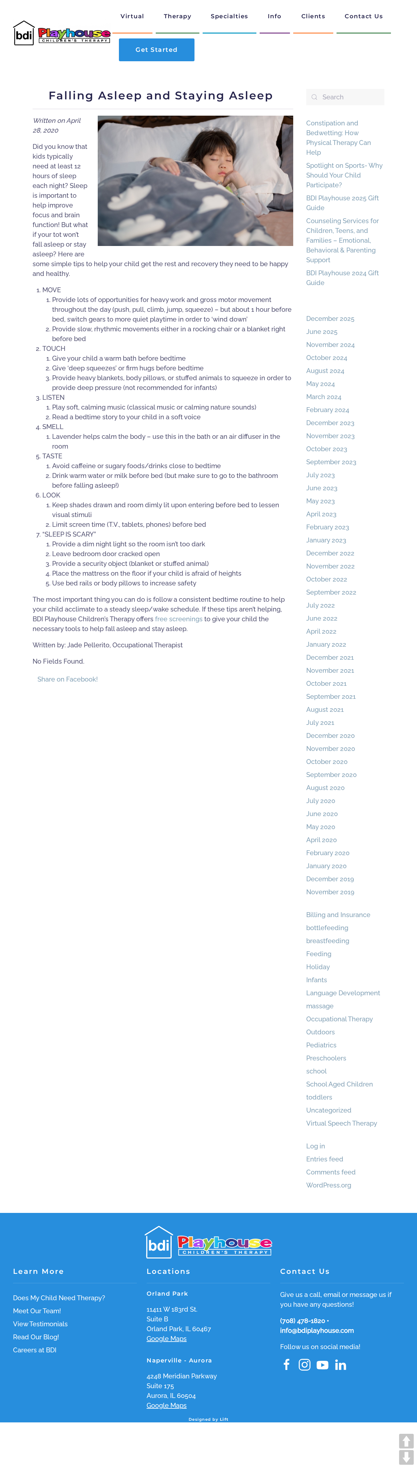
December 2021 (330, 657)
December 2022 (330, 553)
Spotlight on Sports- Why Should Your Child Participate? (344, 175)
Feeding (318, 954)
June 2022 (322, 618)
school (316, 1071)
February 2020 (328, 853)
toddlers (319, 1097)
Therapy (178, 16)
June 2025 (322, 332)
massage (320, 1006)
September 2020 (331, 775)
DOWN (406, 1457)
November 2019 (330, 892)
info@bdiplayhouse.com (317, 1330)
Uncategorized (329, 1110)
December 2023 (330, 423)
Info (275, 16)
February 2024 (327, 410)
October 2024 (326, 358)
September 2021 (331, 696)
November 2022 (330, 566)
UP (406, 1441)
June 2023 (322, 488)
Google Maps (167, 1339)
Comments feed (331, 1172)
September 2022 (331, 592)
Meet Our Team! (37, 1311)
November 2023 (330, 436)
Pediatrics (321, 1045)
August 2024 (325, 371)
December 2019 (330, 879)
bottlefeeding (327, 928)
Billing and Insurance (338, 915)
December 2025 (330, 319)
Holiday (318, 967)
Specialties (229, 16)
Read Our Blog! (36, 1337)
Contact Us (364, 16)
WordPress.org (328, 1185)
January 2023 (326, 540)
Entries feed (324, 1159)
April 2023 (321, 514)
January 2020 (326, 866)
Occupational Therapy (339, 1019)
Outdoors (320, 1032)
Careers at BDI (34, 1350)
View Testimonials (40, 1324)
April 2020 (321, 840)
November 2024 (330, 345)
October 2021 (326, 683)
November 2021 (330, 670)
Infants (316, 980)
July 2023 (320, 475)
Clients (313, 16)
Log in (315, 1146)
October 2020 (327, 762)
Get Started (157, 49)
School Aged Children (339, 1084)
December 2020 (330, 736)
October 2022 (326, 579)
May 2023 (320, 501)
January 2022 (326, 644)
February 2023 (327, 527)
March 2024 (323, 397)
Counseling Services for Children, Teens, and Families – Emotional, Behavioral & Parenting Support (342, 240)
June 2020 (322, 814)
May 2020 (320, 827)
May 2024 (320, 384)
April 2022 (321, 631)
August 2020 (325, 788)
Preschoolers (326, 1058)
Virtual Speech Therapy (341, 1123)
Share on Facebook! (67, 679)
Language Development (343, 993)
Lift (224, 1419)
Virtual (132, 16)
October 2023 (326, 449)
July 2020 (320, 801)
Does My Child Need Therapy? (59, 1298)
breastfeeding (327, 941)
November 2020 (330, 749)
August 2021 (325, 709)
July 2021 (320, 723)
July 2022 (320, 605)
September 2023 (331, 462)
